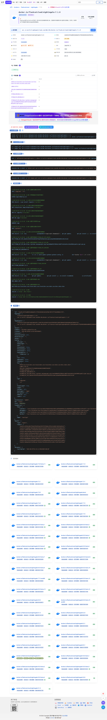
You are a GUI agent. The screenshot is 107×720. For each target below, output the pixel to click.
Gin (53, 718)
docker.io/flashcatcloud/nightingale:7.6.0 (28, 503)
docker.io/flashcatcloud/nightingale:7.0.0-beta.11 (30, 464)
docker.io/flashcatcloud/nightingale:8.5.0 (28, 645)
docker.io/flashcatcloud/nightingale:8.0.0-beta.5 (30, 546)
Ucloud (59, 705)
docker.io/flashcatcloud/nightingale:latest (73, 492)
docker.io (16, 7)
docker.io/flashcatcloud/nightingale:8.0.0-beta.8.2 (75, 557)
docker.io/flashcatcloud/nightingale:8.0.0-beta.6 (75, 546)
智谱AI (84, 703)
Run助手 (29, 2)
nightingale (34, 7)
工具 (24, 2)
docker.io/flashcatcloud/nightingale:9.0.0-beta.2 (30, 666)
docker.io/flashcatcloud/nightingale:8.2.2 (28, 623)
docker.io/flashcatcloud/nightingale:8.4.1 (73, 634)
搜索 (99, 2)
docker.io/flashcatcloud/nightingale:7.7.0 (73, 514)
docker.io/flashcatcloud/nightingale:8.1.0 (28, 613)
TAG (13, 2)
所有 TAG (31, 45)
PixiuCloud (89, 705)
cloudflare (69, 703)
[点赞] (103, 694)
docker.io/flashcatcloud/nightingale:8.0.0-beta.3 (30, 535)
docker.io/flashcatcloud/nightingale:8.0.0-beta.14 (75, 589)
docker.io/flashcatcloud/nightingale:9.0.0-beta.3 (75, 666)
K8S (34, 2)
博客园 (81, 705)
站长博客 (65, 715)
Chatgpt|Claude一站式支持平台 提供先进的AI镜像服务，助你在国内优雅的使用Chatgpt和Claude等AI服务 (54, 120)
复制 (94, 30)
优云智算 (66, 705)
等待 (21, 2)
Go (50, 718)
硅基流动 (70, 707)
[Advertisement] (54, 474)
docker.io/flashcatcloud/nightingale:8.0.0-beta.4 (75, 535)
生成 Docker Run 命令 (32, 127)
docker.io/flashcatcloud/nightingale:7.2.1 (28, 481)
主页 (2, 2)
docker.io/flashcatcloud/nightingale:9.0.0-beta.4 (30, 677)
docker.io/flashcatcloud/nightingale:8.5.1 (73, 645)
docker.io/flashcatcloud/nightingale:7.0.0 (28, 492)
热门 (17, 2)
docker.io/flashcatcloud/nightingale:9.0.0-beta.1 (75, 656)
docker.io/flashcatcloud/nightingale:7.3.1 (73, 481)
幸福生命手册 (60, 703)
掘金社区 (74, 705)
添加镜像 (8, 2)
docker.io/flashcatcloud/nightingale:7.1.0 (73, 464)
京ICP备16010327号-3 (56, 715)
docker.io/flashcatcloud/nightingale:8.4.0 (28, 634)
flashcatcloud (25, 7)
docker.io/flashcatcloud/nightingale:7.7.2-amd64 (30, 578)
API (41, 2)
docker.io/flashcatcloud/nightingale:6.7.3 (28, 514)
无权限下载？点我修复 (17, 127)
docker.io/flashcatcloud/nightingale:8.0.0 (28, 600)
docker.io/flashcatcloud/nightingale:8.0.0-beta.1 (30, 524)
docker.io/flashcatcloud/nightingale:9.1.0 (28, 688)
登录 (105, 2)
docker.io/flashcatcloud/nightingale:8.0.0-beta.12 (75, 578)
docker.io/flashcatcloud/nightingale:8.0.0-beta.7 (30, 557)
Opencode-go (61, 707)
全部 (94, 75)
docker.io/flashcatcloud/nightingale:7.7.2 (73, 503)
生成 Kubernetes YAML (47, 127)
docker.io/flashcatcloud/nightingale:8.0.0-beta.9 (30, 567)
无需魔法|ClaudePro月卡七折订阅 (59, 7)
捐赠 (45, 2)
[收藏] (103, 698)
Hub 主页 (24, 45)
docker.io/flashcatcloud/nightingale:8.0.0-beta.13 (30, 589)
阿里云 (77, 703)
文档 (38, 2)
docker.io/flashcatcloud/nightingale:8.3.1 (73, 623)
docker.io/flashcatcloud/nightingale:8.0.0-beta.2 (75, 524)
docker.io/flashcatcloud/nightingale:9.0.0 (73, 677)
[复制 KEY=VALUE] (95, 82)
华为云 (91, 703)
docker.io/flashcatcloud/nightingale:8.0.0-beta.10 (75, 567)
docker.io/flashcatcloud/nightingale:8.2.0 (73, 613)
